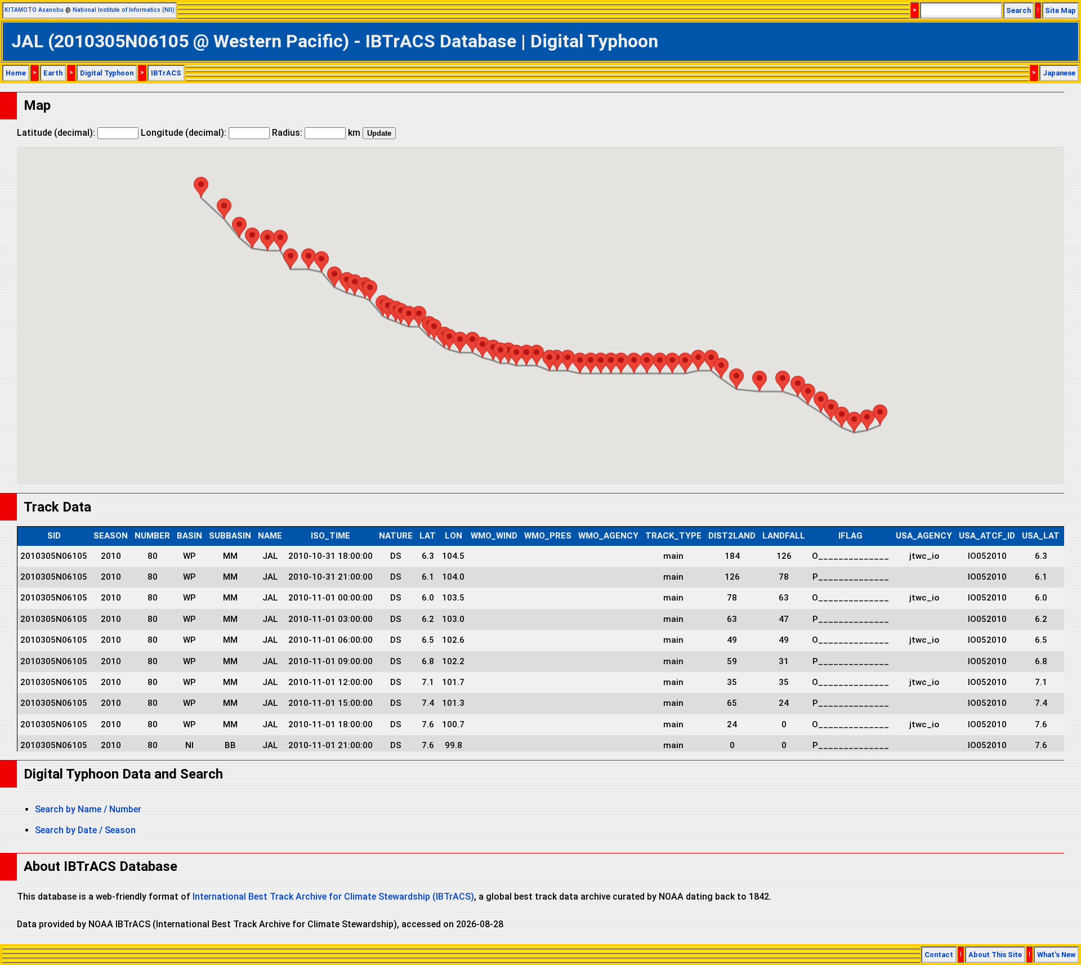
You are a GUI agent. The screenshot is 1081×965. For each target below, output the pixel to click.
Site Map (1060, 10)
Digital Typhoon (106, 73)
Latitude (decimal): (57, 132)
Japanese (1059, 73)
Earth (52, 73)
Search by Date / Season (85, 830)
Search (1018, 10)
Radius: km (316, 132)
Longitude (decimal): (185, 132)
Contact (938, 954)
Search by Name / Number (88, 809)
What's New (1056, 954)
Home (16, 73)
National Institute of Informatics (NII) (124, 10)
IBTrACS (166, 73)
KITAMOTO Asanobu (34, 10)
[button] (880, 414)
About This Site (995, 954)
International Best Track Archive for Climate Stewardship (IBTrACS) (333, 896)
